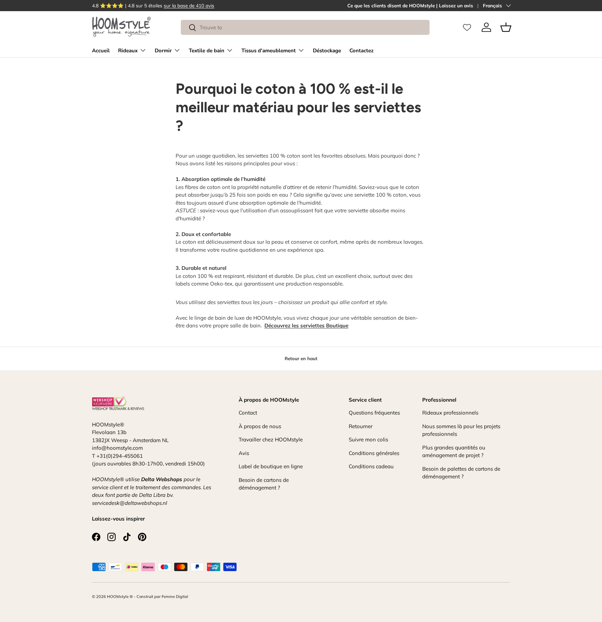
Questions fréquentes (374, 412)
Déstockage (327, 50)
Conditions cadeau (371, 466)
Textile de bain (206, 50)
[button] (506, 27)
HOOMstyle (118, 596)
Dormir (163, 50)
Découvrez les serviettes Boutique (306, 325)
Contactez (361, 50)
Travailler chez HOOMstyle (271, 439)
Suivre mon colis (368, 439)
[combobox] (305, 27)
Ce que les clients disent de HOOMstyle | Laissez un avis (410, 5)
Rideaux (128, 50)
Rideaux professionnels (450, 412)
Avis (244, 453)
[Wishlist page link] (467, 27)
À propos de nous (260, 426)
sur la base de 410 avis (189, 5)
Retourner (360, 426)
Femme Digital (175, 596)
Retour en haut (301, 358)
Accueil (101, 50)
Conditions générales (374, 453)
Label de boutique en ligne (271, 466)
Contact (248, 412)
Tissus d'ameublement (268, 50)
